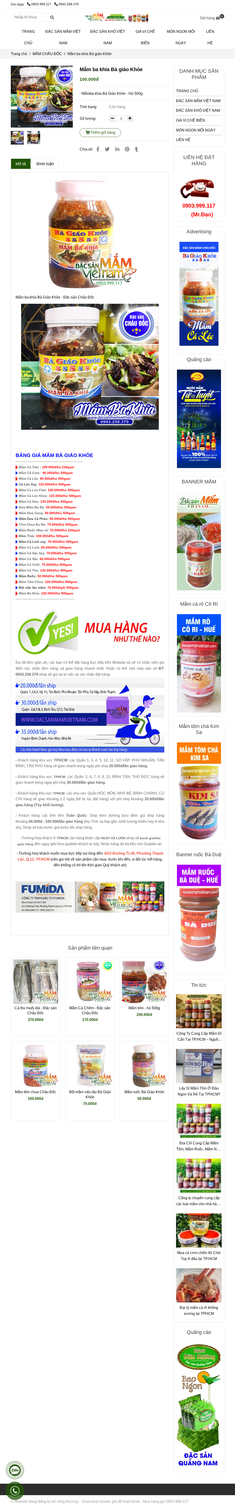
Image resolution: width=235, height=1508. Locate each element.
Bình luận (45, 164)
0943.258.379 (69, 4)
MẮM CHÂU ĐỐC (47, 54)
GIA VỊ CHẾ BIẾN (145, 37)
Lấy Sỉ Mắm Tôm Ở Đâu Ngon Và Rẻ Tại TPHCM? (199, 1091)
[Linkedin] (117, 149)
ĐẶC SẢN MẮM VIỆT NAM (63, 37)
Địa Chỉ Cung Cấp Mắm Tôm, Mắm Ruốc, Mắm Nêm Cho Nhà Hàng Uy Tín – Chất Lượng (199, 1146)
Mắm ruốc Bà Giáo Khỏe (144, 1092)
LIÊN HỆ (210, 37)
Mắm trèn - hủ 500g (144, 1008)
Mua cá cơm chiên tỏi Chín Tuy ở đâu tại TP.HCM (199, 1256)
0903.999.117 (41, 4)
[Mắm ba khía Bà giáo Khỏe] (117, 17)
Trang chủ (19, 54)
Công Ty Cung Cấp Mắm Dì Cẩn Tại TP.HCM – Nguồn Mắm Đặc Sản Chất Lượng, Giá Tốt (198, 1036)
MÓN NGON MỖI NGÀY (181, 37)
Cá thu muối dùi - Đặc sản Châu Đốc (35, 1010)
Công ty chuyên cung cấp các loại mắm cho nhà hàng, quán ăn (199, 1201)
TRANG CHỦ (28, 37)
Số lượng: (88, 118)
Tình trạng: (89, 107)
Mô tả (21, 164)
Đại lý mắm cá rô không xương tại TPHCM (199, 1311)
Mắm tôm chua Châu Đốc (35, 1092)
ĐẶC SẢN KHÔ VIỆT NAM (107, 37)
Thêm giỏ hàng (102, 132)
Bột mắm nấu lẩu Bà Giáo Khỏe (90, 1094)
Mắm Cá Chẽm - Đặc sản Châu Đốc (89, 1010)
